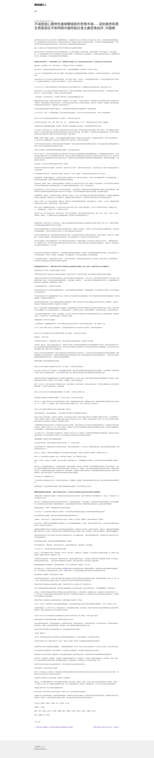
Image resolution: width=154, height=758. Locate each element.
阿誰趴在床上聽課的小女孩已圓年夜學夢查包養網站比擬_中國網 (54, 727)
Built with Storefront (40, 749)
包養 (39, 105)
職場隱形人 (40, 4)
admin (51, 21)
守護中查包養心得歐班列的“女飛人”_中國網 (105, 727)
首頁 (35, 11)
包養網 (63, 370)
